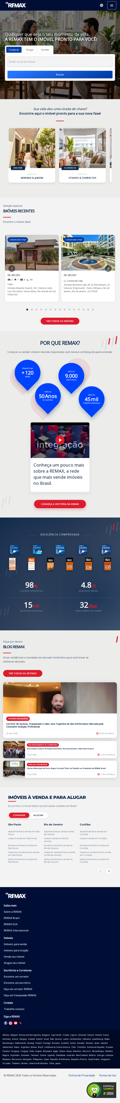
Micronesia (17, 1059)
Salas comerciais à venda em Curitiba (94, 860)
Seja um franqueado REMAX (20, 995)
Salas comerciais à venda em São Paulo (23, 860)
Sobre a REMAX (13, 911)
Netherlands (20, 1043)
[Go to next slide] (108, 268)
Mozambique (98, 1051)
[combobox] (60, 61)
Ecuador (109, 1047)
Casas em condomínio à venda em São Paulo (23, 853)
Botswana (47, 1051)
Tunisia (43, 1055)
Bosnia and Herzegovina (30, 1035)
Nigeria (5, 1055)
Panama (6, 1051)
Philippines (38, 1059)
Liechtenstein (75, 1039)
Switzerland (7, 1047)
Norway (30, 1043)
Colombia (81, 1047)
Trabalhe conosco (14, 1009)
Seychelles (15, 1055)
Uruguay (24, 1051)
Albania (5, 1035)
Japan (57, 1063)
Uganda (51, 1055)
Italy (52, 1039)
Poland (38, 1043)
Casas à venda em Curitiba (93, 838)
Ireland (39, 1039)
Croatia (66, 1035)
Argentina (25, 1047)
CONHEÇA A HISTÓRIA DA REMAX (60, 504)
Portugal (47, 1043)
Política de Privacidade (82, 1075)
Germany (6, 1039)
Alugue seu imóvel (14, 963)
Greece (15, 1039)
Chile (73, 1047)
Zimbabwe (60, 1055)
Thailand (16, 1063)
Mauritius (77, 1051)
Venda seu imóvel (14, 956)
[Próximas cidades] (109, 871)
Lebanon (109, 1055)
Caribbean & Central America (57, 1047)
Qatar (46, 1059)
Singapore (105, 1059)
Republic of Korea (79, 1059)
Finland (98, 1035)
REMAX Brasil (12, 918)
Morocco (87, 1051)
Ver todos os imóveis (60, 321)
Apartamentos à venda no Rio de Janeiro (59, 833)
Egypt (55, 1051)
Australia (71, 1055)
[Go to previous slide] (11, 268)
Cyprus (73, 1035)
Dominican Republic (96, 1047)
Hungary (23, 1039)
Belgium (14, 1035)
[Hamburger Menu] (111, 5)
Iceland (31, 1039)
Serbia (73, 1043)
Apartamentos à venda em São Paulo (24, 833)
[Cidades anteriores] (101, 871)
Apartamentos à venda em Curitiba (93, 833)
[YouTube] (16, 1023)
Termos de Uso (107, 1075)
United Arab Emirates (38, 1063)
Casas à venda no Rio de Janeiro (56, 839)
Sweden (104, 1043)
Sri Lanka (6, 1063)
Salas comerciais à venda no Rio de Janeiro (58, 860)
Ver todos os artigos (23, 673)
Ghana (62, 1051)
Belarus (92, 1055)
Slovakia (80, 1043)
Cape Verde (56, 1035)
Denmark (82, 1035)
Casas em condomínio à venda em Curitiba (95, 853)
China (51, 1063)
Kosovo (58, 1039)
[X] (20, 1023)
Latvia (65, 1039)
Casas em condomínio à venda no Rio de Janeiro (59, 853)
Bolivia (34, 1047)
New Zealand (82, 1055)
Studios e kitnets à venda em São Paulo (23, 846)
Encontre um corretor (16, 976)
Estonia (91, 1035)
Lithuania (87, 1039)
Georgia (100, 1055)
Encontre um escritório (17, 983)
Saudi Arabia (94, 1059)
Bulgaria (46, 1035)
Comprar (19, 815)
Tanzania (35, 1055)
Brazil (40, 1047)
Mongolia (27, 1059)
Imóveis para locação (16, 950)
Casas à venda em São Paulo (22, 838)
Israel (46, 1039)
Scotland (65, 1043)
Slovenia (89, 1043)
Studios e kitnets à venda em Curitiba (94, 846)
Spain (96, 1043)
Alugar (38, 815)
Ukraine (24, 1063)
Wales (17, 1047)
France (106, 1035)
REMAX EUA (11, 924)
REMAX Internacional (16, 930)
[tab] (14, 50)
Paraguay (15, 1051)
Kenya (69, 1051)
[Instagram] (10, 1023)
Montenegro (8, 1043)
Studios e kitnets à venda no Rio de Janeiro (58, 846)
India (32, 1051)
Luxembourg (97, 1039)
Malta (107, 1039)
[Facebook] (6, 1023)
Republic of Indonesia (60, 1059)
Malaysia (6, 1059)
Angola (38, 1051)
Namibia (109, 1051)
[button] (101, 5)
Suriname (25, 1055)
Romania (56, 1043)
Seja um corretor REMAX (18, 989)
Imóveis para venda (15, 944)
